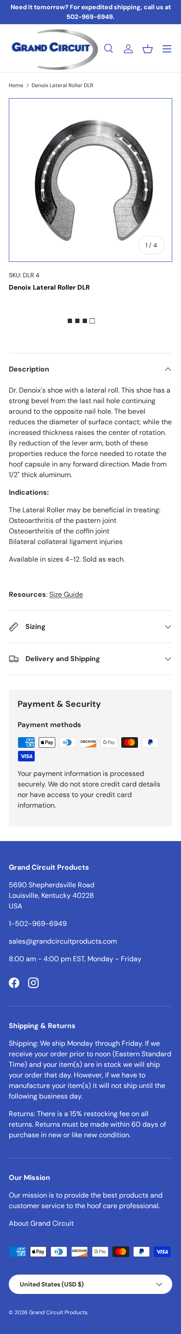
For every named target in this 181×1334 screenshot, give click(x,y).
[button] (147, 49)
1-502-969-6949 (38, 923)
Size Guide (66, 594)
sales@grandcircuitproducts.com (63, 941)
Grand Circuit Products (58, 1312)
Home (16, 85)
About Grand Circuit (41, 1223)
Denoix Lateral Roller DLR (62, 85)
